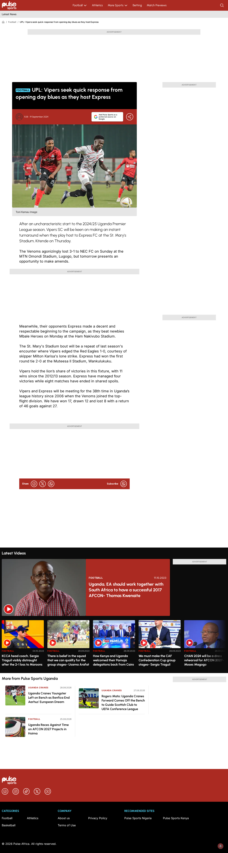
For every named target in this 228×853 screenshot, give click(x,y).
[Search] (222, 5)
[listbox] (114, 644)
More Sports (115, 5)
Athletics (97, 5)
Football (78, 5)
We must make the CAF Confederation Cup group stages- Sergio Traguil (157, 660)
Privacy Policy (97, 818)
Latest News (9, 14)
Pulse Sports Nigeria (138, 818)
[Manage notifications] (220, 846)
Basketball (8, 825)
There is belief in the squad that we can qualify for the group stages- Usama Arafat (68, 660)
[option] (23, 645)
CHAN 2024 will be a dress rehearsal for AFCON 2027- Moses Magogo (204, 660)
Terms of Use (67, 825)
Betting (137, 5)
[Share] (129, 116)
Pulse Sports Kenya (176, 818)
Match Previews (157, 5)
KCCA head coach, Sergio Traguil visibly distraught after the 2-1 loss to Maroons (22, 660)
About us (64, 818)
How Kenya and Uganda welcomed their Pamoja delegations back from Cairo (113, 660)
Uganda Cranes (38, 687)
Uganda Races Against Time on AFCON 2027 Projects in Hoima (48, 729)
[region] (114, 644)
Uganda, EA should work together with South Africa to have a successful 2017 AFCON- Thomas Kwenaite (126, 590)
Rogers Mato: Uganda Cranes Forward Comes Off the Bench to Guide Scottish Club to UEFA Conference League (123, 702)
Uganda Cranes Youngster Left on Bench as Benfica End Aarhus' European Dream (49, 697)
